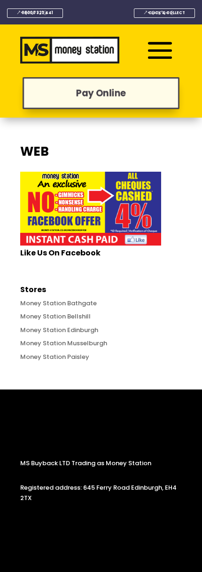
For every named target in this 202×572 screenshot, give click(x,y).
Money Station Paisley (54, 356)
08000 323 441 (37, 13)
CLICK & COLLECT (166, 13)
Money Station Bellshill (55, 316)
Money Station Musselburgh (63, 343)
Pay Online (101, 93)
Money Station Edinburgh (59, 330)
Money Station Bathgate (58, 303)
